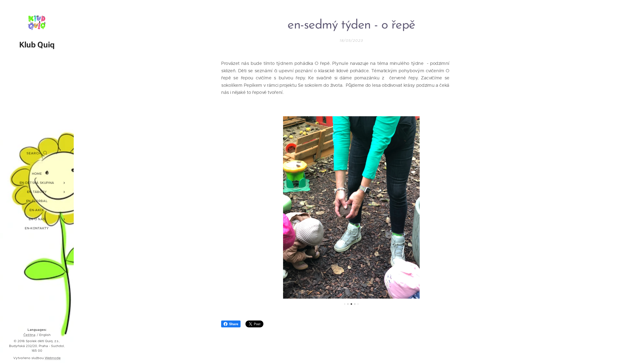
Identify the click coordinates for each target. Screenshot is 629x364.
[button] (37, 153)
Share (233, 324)
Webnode (53, 358)
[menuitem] (36, 173)
